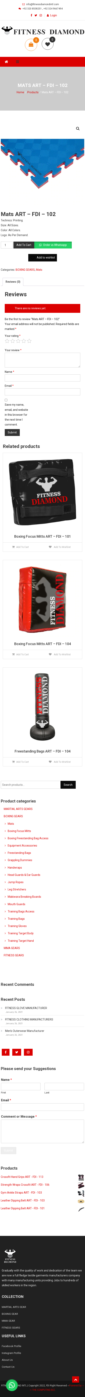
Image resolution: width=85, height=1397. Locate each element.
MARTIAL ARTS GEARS (18, 809)
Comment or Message (19, 1116)
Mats (39, 269)
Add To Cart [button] (22, 547)
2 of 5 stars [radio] (12, 341)
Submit (8, 1150)
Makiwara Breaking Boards (24, 896)
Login (53, 15)
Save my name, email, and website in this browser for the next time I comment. (16, 414)
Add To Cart (23, 245)
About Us (7, 1359)
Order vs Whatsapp (55, 245)
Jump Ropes (16, 882)
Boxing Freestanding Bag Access (28, 838)
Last (46, 1092)
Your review (13, 350)
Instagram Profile (11, 1353)
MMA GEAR (8, 1320)
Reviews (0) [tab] (13, 281)
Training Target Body (21, 933)
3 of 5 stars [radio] (18, 341)
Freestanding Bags (19, 852)
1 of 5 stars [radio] (7, 341)
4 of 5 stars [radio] (23, 341)
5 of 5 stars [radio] (29, 341)
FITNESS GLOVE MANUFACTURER (26, 1008)
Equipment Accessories (22, 845)
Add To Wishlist (62, 547)
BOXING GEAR (10, 1313)
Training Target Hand (21, 940)
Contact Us (8, 1366)
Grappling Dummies (20, 860)
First (3, 1092)
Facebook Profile (11, 1346)
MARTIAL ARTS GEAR (14, 1307)
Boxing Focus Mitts (19, 831)
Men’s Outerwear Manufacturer (24, 1030)
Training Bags (16, 918)
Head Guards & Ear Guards (24, 874)
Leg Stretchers (17, 889)
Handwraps (15, 867)
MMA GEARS (12, 948)
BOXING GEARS (25, 269)
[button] (77, 128)
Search (68, 784)
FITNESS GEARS (14, 955)
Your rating (13, 335)
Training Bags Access (21, 911)
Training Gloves (17, 926)
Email (9, 385)
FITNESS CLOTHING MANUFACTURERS (29, 1019)
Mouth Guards (16, 904)
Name (9, 371)
